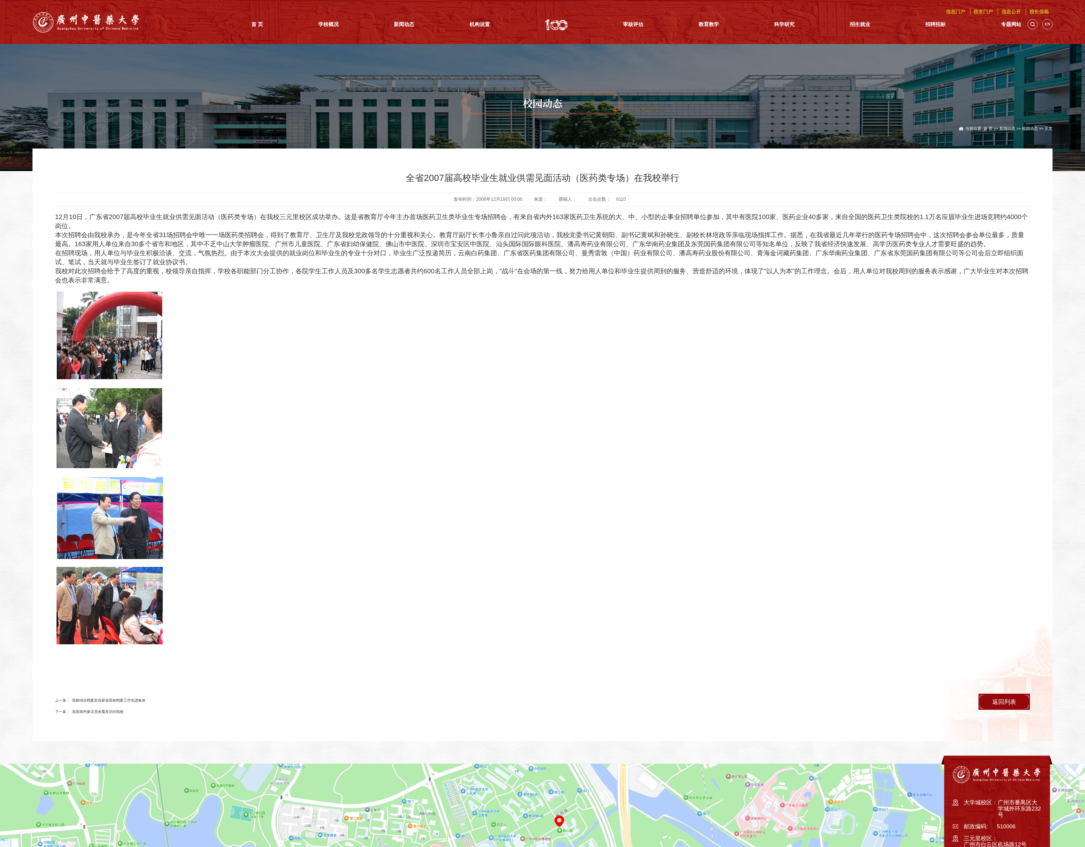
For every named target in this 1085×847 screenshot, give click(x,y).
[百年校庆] (553, 25)
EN (1047, 26)
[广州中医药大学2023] (86, 22)
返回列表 (990, 708)
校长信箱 (1032, 11)
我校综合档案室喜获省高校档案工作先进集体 (156, 705)
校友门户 (948, 11)
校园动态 (1015, 125)
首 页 (947, 125)
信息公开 (990, 11)
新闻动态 (978, 125)
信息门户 (906, 11)
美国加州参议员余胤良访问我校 (138, 718)
